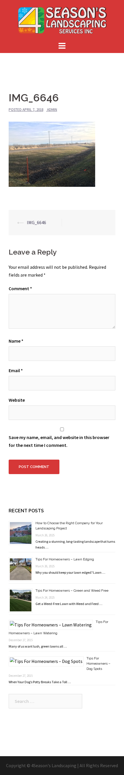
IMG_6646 (36, 222)
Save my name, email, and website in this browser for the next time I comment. (59, 441)
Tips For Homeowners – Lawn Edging (64, 559)
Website (17, 400)
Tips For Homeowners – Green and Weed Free (71, 590)
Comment (20, 288)
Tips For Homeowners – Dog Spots (98, 663)
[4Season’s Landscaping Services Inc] (62, 20)
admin (52, 109)
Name (16, 341)
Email (16, 370)
